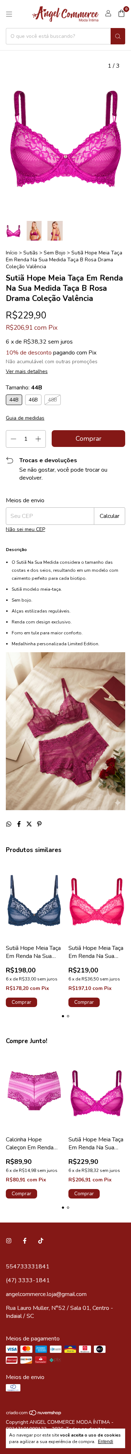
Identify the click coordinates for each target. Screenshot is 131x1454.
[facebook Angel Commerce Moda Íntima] (25, 1241)
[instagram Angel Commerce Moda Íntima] (9, 1241)
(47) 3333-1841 (28, 1280)
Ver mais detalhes (27, 371)
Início (11, 252)
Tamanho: (24, 388)
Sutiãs (31, 252)
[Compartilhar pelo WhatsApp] (9, 824)
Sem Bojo (55, 252)
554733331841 (27, 1267)
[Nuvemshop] (34, 1414)
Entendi (105, 1441)
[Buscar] (118, 36)
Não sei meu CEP (25, 529)
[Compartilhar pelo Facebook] (19, 824)
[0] (121, 14)
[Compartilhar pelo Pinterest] (39, 824)
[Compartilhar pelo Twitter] (29, 824)
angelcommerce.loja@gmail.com (46, 1294)
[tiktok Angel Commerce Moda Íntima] (41, 1241)
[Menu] (9, 14)
